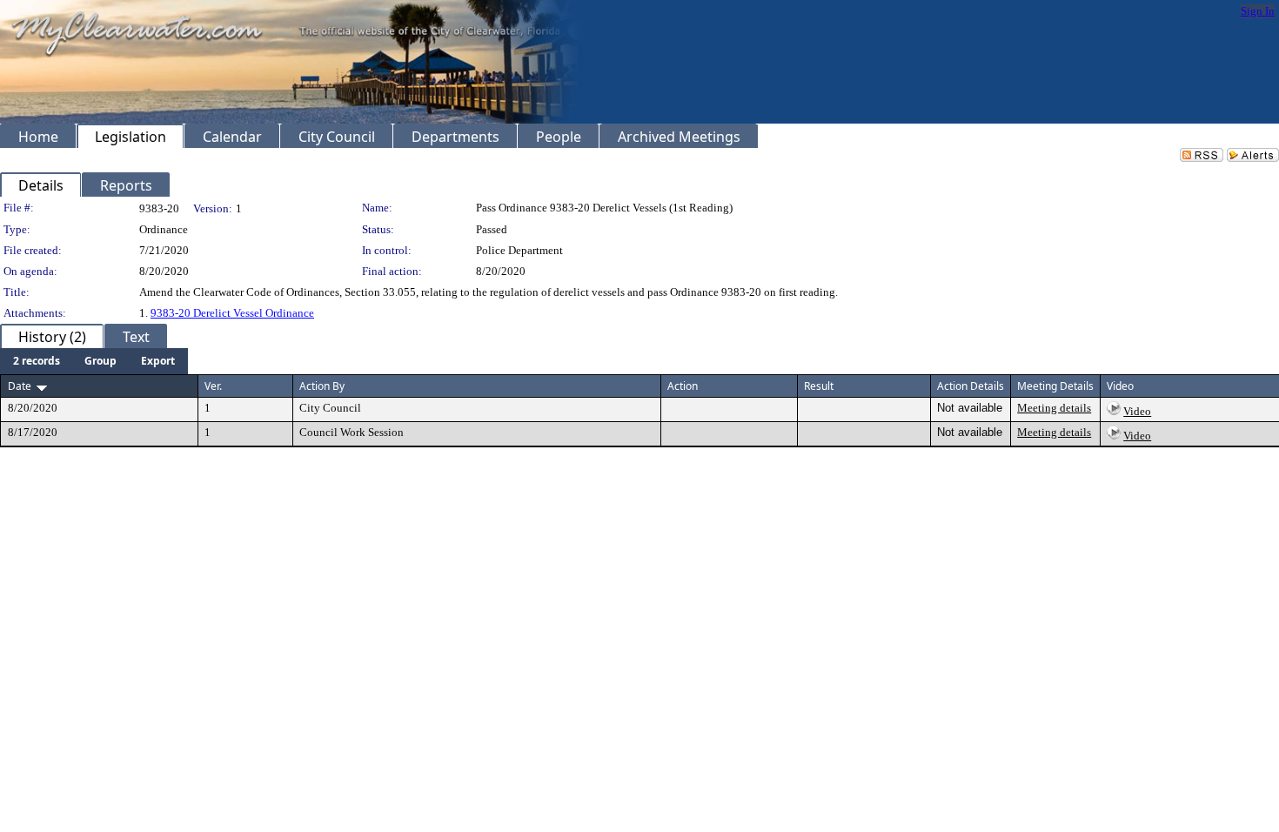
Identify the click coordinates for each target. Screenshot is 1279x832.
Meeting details (1054, 407)
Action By (322, 386)
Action (682, 386)
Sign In (1258, 10)
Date (19, 386)
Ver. (213, 386)
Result (819, 386)
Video (1137, 411)
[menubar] (94, 361)
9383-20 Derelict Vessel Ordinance (232, 312)
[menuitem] (36, 361)
